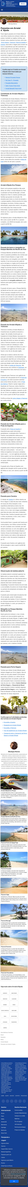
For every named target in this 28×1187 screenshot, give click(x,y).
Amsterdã (3, 1122)
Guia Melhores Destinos (14, 10)
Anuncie (12, 1095)
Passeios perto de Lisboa (6, 1156)
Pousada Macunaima (12, 83)
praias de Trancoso (15, 365)
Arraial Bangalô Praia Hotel (13, 88)
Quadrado (21, 367)
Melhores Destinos (21, 1060)
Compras (5, 1027)
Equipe (7, 1095)
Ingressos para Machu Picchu (7, 1161)
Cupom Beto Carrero (7, 1149)
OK (14, 1181)
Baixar (23, 3)
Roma (2, 1113)
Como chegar (14, 993)
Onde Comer (14, 1010)
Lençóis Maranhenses (21, 1113)
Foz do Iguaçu (18, 1121)
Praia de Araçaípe (6, 868)
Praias (14, 1004)
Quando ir (5, 993)
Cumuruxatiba (18, 1110)
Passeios (5, 1004)
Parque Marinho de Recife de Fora (10, 816)
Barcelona (4, 1124)
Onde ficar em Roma (6, 1166)
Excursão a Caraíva (9, 722)
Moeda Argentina (6, 1151)
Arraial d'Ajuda (22, 21)
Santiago (3, 1127)
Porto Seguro (5, 42)
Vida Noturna (14, 1016)
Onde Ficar (5, 998)
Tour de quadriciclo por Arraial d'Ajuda (15, 730)
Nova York (4, 1133)
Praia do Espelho (21, 42)
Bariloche (3, 1130)
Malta (2, 1119)
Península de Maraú (20, 1127)
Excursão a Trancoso (10, 728)
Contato (17, 1095)
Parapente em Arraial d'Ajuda (12, 725)
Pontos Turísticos (5, 1010)
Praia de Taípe (5, 894)
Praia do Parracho (6, 946)
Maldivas (17, 1118)
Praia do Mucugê (6, 920)
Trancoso (12, 42)
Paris (2, 1116)
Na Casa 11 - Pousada (12, 80)
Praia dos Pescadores (7, 973)
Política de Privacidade (18, 1174)
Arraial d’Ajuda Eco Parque (8, 790)
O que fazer (14, 998)
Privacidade (24, 1095)
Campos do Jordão (20, 1116)
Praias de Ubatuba (20, 1130)
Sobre (2, 1095)
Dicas (5, 1016)
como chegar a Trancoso (20, 398)
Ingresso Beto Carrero (5, 1145)
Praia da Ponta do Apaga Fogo (9, 842)
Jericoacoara (18, 1124)
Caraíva (3, 44)
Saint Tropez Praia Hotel (13, 85)
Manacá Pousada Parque (13, 77)
